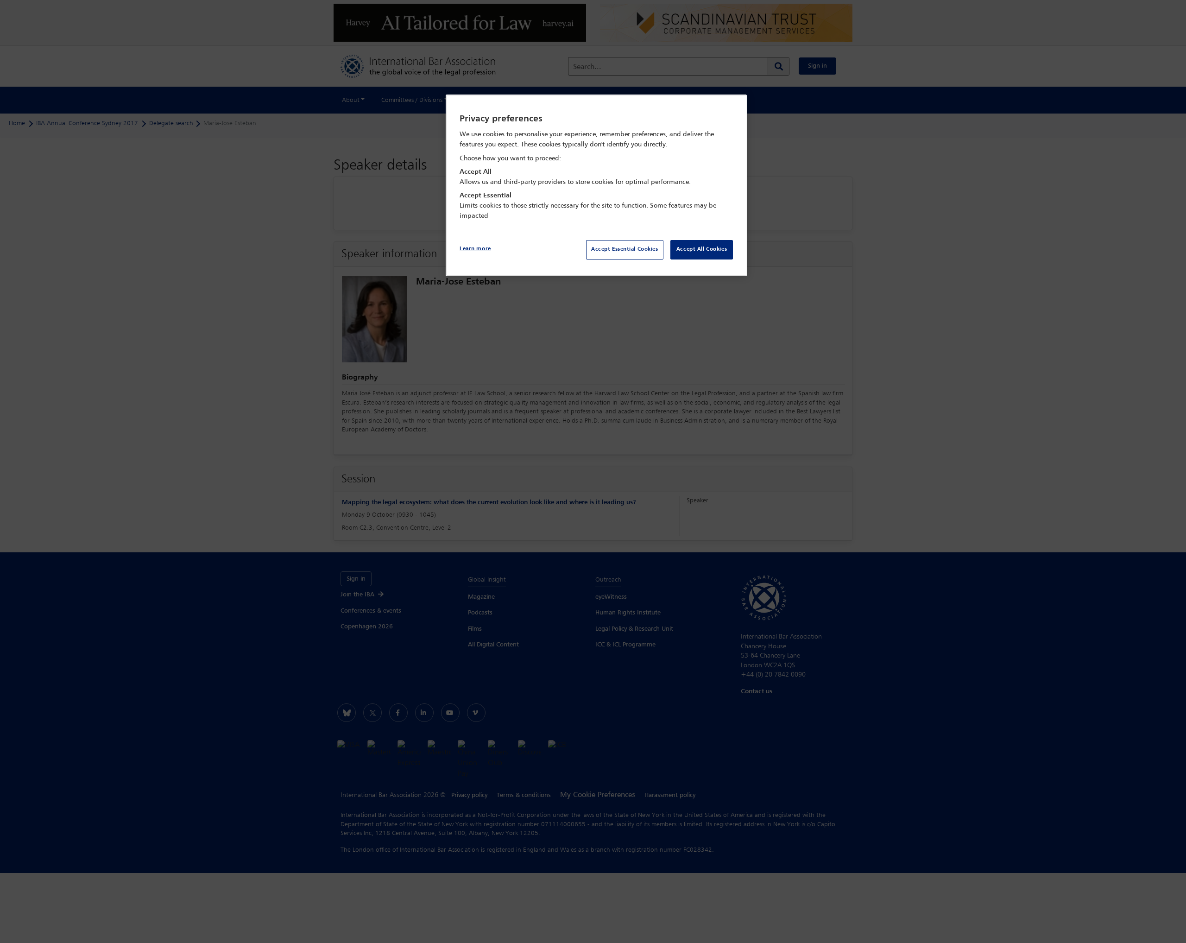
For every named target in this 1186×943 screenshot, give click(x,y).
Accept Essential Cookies (624, 249)
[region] (596, 186)
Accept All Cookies (701, 249)
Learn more (475, 249)
